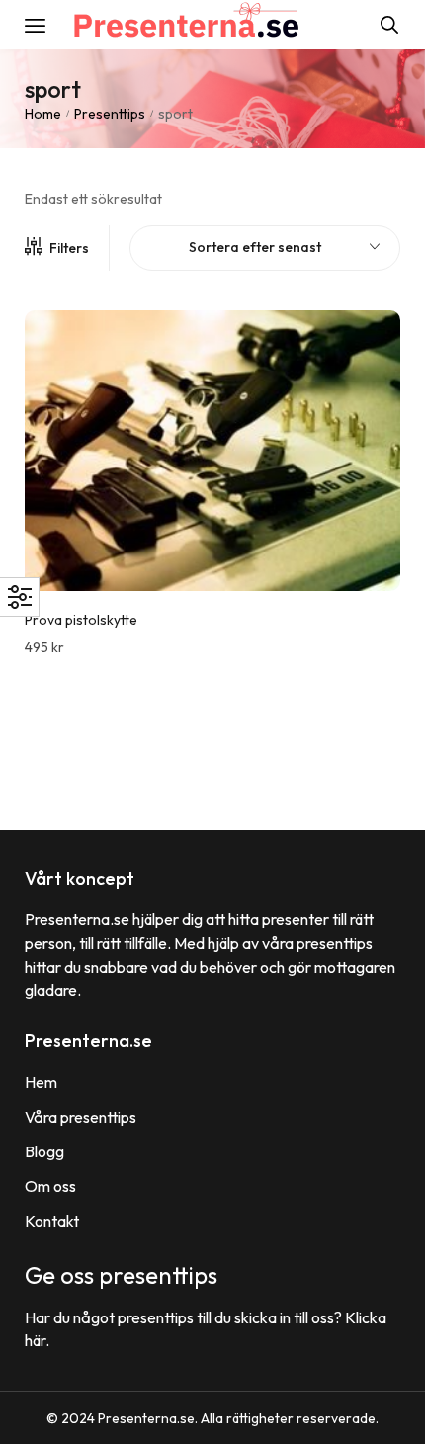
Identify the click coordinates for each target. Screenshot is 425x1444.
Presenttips (109, 114)
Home (43, 114)
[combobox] (264, 248)
